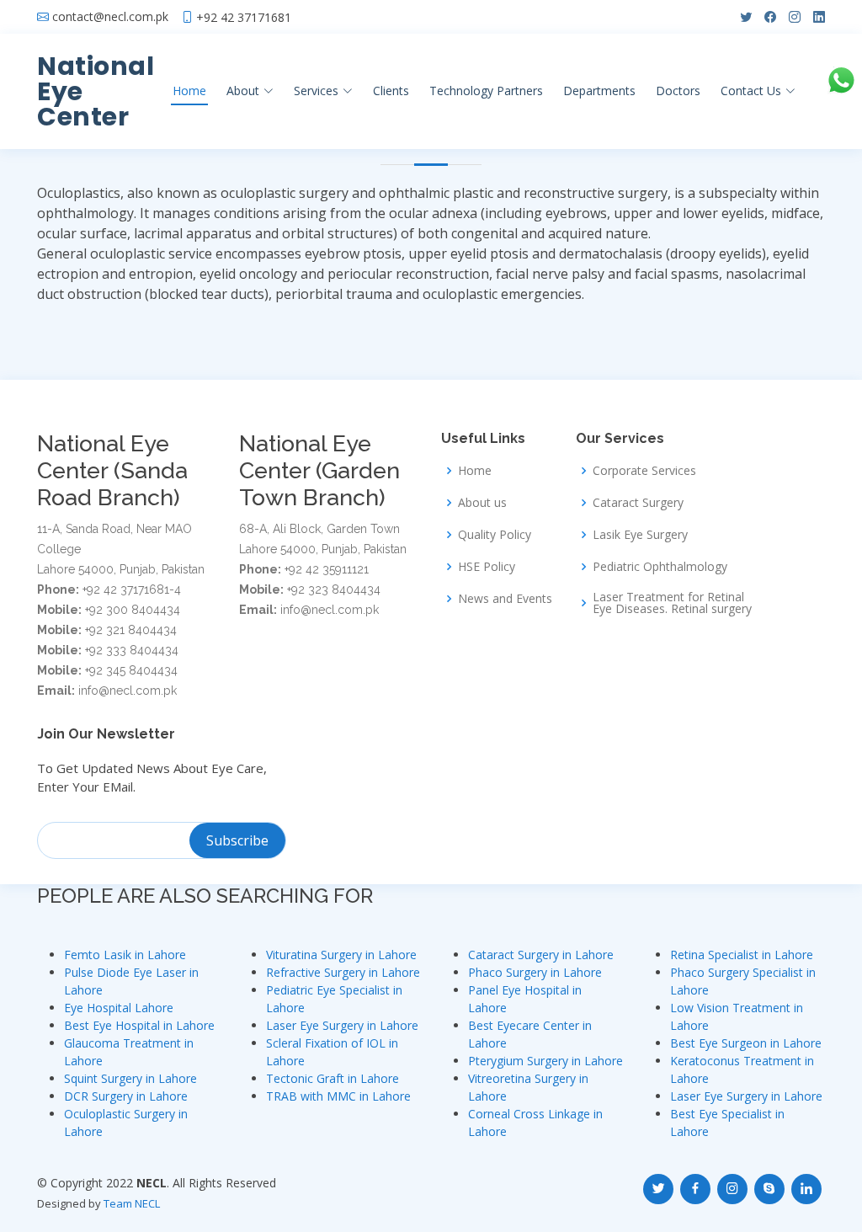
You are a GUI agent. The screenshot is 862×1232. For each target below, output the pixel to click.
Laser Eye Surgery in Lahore (342, 1025)
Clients (391, 91)
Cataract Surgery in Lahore (541, 955)
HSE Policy (486, 567)
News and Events (505, 599)
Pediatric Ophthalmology (660, 567)
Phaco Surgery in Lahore (535, 972)
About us (482, 503)
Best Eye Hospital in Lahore (139, 1025)
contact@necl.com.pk (110, 17)
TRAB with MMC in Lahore (338, 1096)
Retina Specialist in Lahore (741, 955)
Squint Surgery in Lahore (130, 1078)
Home (189, 91)
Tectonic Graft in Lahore (332, 1078)
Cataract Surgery (638, 503)
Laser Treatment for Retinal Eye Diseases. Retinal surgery (672, 603)
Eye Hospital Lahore (118, 1008)
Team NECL (132, 1203)
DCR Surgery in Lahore (126, 1096)
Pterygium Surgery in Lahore (545, 1061)
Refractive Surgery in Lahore (343, 972)
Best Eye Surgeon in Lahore (746, 1043)
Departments (599, 91)
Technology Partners (486, 91)
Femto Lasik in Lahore (125, 955)
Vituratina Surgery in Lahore (341, 955)
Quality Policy (494, 535)
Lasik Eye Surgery (640, 535)
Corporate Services (644, 471)
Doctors (678, 91)
